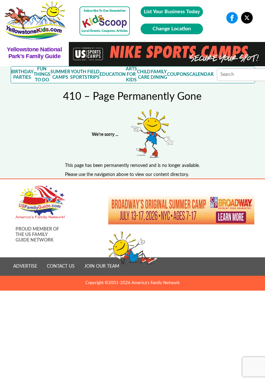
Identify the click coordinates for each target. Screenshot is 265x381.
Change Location (172, 28)
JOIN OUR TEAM (101, 266)
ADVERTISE (25, 266)
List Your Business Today (172, 11)
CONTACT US (61, 266)
